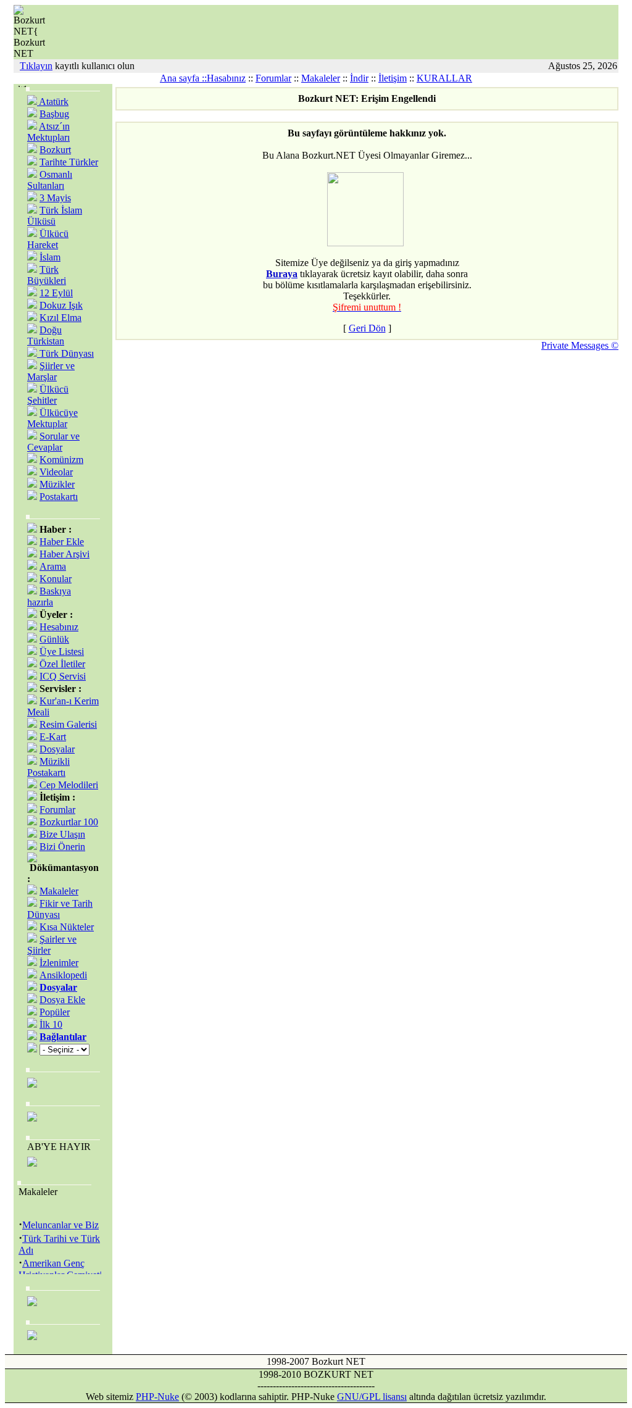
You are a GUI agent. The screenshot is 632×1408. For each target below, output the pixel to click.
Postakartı (59, 496)
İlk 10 (51, 1024)
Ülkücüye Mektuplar (52, 418)
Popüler (55, 1012)
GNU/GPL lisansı (372, 1396)
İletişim (392, 78)
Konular (56, 578)
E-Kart (53, 736)
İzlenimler (59, 962)
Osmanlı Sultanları (49, 180)
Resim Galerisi (68, 724)
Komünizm (61, 459)
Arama (53, 566)
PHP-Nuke (157, 1396)
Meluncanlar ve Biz (60, 1222)
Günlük (54, 639)
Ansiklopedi (63, 975)
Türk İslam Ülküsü (54, 216)
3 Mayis (55, 198)
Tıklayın (36, 65)
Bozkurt (55, 149)
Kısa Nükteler (67, 927)
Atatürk (53, 101)
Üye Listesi (62, 651)
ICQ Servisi (63, 676)
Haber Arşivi (64, 554)
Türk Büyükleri (46, 275)
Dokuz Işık (61, 305)
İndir (359, 78)
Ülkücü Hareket (48, 239)
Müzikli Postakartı (48, 767)
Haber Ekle (62, 541)
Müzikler (57, 484)
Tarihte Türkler (69, 162)
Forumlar (273, 78)
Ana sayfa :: (183, 78)
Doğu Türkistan (45, 335)
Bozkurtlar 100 (69, 822)
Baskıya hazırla (49, 596)
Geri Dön (367, 328)
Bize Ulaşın (62, 834)
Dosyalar (57, 749)
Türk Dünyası (65, 353)
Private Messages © (579, 345)
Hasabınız (226, 78)
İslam (50, 257)
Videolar (56, 472)
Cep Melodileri (69, 785)
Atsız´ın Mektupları (48, 132)
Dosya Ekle (62, 999)
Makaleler (320, 78)
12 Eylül (56, 293)
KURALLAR (444, 78)
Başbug (54, 114)
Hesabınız (59, 627)
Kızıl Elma (60, 317)
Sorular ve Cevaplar (53, 441)
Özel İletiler (62, 664)
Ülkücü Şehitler (48, 395)
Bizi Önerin (62, 846)
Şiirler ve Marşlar (51, 371)
